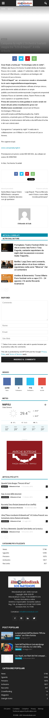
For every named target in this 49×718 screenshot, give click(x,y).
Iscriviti (42, 379)
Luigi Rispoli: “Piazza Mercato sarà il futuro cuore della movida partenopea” (36, 194)
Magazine (5, 695)
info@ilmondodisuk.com (29, 612)
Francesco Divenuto (16, 508)
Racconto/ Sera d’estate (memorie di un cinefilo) (18, 504)
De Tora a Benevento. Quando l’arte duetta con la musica (22, 528)
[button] (45, 3)
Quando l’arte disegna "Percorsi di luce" (15, 483)
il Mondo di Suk (24, 223)
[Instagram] (21, 618)
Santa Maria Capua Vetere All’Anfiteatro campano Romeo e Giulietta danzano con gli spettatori (11, 195)
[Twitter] (34, 618)
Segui (19, 379)
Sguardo (4, 39)
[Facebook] (14, 618)
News (5, 549)
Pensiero (4, 251)
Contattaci (16, 709)
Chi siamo (7, 709)
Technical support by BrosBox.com (24, 711)
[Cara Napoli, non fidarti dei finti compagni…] (7, 659)
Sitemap (40, 709)
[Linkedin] (27, 618)
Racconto (5, 508)
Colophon (25, 709)
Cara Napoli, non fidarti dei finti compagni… (31, 656)
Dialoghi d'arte (6, 698)
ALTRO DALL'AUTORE (11, 239)
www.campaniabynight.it (10, 148)
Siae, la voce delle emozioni (11, 494)
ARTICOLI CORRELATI (11, 235)
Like (7, 379)
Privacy (33, 709)
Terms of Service (15, 354)
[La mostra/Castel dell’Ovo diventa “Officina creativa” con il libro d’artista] (7, 636)
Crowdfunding (6, 691)
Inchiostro (5, 497)
